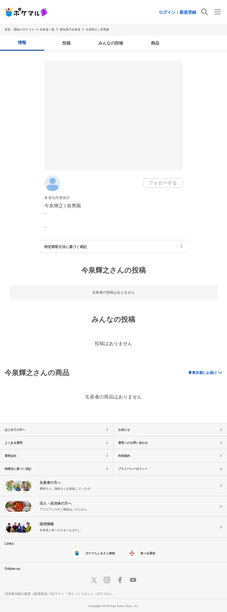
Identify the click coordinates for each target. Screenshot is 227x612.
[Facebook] (120, 580)
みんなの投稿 (110, 43)
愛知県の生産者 (70, 29)
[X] (93, 580)
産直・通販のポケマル (19, 29)
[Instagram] (107, 580)
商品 (155, 43)
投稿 (66, 43)
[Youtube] (133, 580)
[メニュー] (217, 12)
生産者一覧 (47, 29)
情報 (22, 42)
